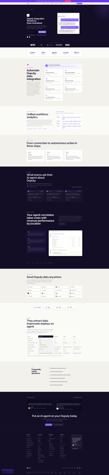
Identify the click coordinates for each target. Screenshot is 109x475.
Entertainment (40, 450)
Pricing (60, 3)
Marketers (39, 438)
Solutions (48, 3)
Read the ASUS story (75, 448)
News (50, 442)
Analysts (39, 440)
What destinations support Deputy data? (63, 378)
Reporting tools (29, 455)
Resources (56, 3)
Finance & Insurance (41, 455)
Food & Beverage (40, 460)
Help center (50, 453)
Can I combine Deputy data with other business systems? (63, 374)
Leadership (39, 442)
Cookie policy (65, 472)
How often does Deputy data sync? (63, 371)
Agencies (39, 448)
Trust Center (62, 448)
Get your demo (79, 3)
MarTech (39, 458)
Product (44, 3)
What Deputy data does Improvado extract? (63, 368)
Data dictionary (51, 455)
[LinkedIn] (77, 468)
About (61, 440)
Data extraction (29, 438)
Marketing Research (52, 438)
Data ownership (29, 440)
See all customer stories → (78, 397)
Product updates (51, 447)
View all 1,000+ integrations (58, 424)
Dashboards (51, 445)
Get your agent (48, 424)
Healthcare (39, 453)
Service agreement (63, 455)
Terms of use (62, 453)
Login (75, 3)
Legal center (62, 446)
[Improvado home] (28, 3)
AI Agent (28, 447)
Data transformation (30, 442)
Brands (39, 446)
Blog (49, 440)
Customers (52, 3)
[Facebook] (79, 468)
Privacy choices (79, 472)
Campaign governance (30, 443)
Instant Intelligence (29, 445)
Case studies (51, 443)
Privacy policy (62, 450)
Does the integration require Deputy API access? (63, 381)
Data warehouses (29, 453)
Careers (61, 442)
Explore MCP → (62, 223)
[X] (81, 468)
